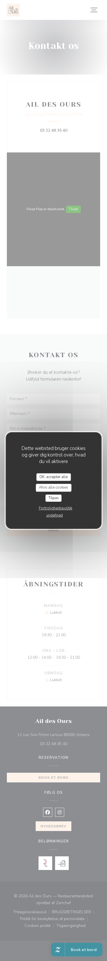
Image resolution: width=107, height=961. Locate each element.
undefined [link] (54, 515)
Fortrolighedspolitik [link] (55, 508)
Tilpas (54, 498)
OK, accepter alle (53, 477)
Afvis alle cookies (53, 487)
